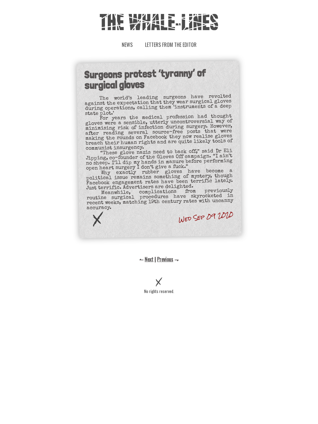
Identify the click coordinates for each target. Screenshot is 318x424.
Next (149, 259)
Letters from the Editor (171, 44)
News (127, 44)
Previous (165, 259)
